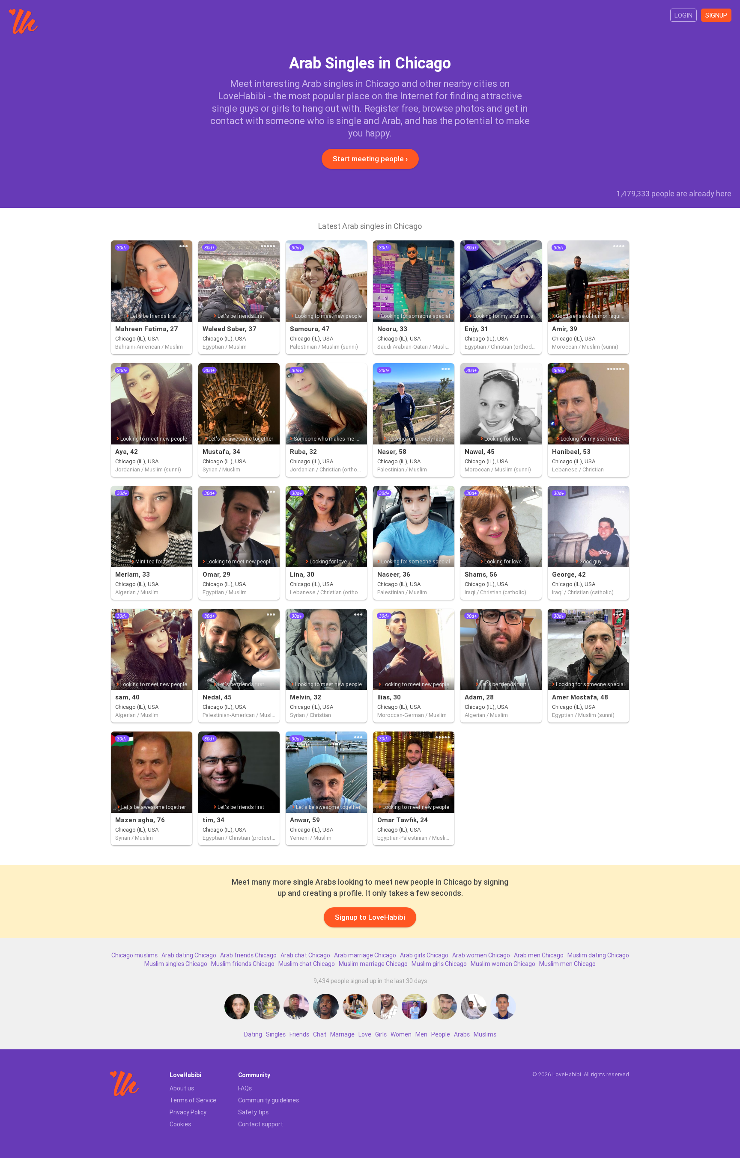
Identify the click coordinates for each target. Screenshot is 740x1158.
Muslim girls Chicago (439, 964)
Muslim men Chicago (567, 964)
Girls (381, 1034)
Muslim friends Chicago (243, 964)
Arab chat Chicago (305, 955)
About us (182, 1088)
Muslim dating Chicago (598, 955)
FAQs (245, 1088)
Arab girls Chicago (424, 955)
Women (401, 1034)
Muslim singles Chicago (175, 964)
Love (364, 1034)
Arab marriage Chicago (365, 955)
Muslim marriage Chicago (373, 964)
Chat (319, 1034)
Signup (716, 15)
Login (683, 15)
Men (421, 1034)
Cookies (180, 1124)
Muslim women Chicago (503, 964)
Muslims (485, 1034)
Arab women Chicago (481, 955)
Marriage (342, 1034)
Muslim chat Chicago (306, 964)
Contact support (260, 1124)
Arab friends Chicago (248, 955)
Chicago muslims (134, 955)
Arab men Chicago (539, 955)
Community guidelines (268, 1100)
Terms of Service (193, 1100)
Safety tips (253, 1112)
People (440, 1034)
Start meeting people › (370, 158)
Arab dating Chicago (188, 955)
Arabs (462, 1034)
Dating (253, 1034)
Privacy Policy (188, 1112)
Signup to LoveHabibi (370, 917)
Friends (299, 1034)
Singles (276, 1034)
